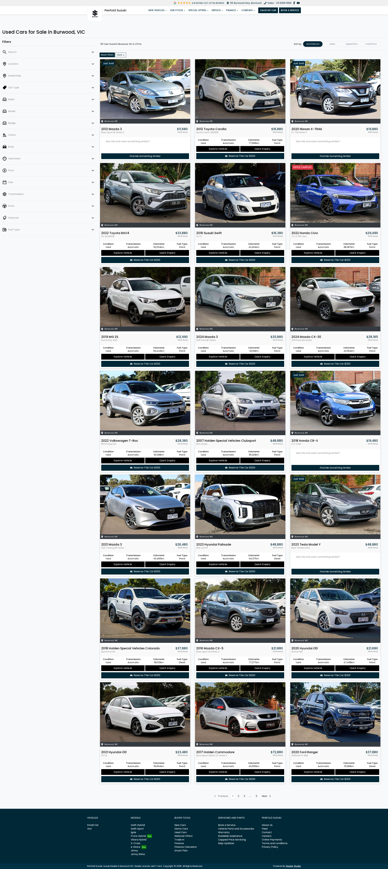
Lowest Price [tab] (371, 44)
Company (247, 10)
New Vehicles (156, 10)
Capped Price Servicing (232, 839)
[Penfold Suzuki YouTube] (299, 3)
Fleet (265, 828)
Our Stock (176, 10)
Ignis (133, 832)
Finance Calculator (185, 847)
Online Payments (272, 839)
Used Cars (180, 832)
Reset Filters (107, 54)
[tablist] (342, 44)
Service (216, 10)
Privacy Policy (270, 847)
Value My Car (268, 10)
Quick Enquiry (262, 149)
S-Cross (135, 843)
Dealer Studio (293, 866)
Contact (267, 832)
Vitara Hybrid (138, 839)
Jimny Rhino (138, 854)
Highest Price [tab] (352, 44)
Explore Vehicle (218, 149)
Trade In (179, 839)
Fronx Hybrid (138, 836)
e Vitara (135, 847)
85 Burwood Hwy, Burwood (245, 3)
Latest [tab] (332, 44)
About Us (267, 825)
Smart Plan (181, 850)
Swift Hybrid (138, 825)
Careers (266, 836)
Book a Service (227, 825)
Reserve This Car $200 (242, 156)
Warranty (224, 832)
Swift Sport (137, 828)
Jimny (134, 850)
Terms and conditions (275, 843)
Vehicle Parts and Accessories (236, 828)
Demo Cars (181, 828)
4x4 (89, 828)
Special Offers (197, 10)
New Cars (180, 825)
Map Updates (226, 843)
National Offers (183, 836)
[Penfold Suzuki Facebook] (295, 3)
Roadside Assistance (230, 836)
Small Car (93, 825)
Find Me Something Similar (145, 156)
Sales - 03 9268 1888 (279, 3)
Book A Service (290, 10)
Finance (231, 10)
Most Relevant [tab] (312, 44)
